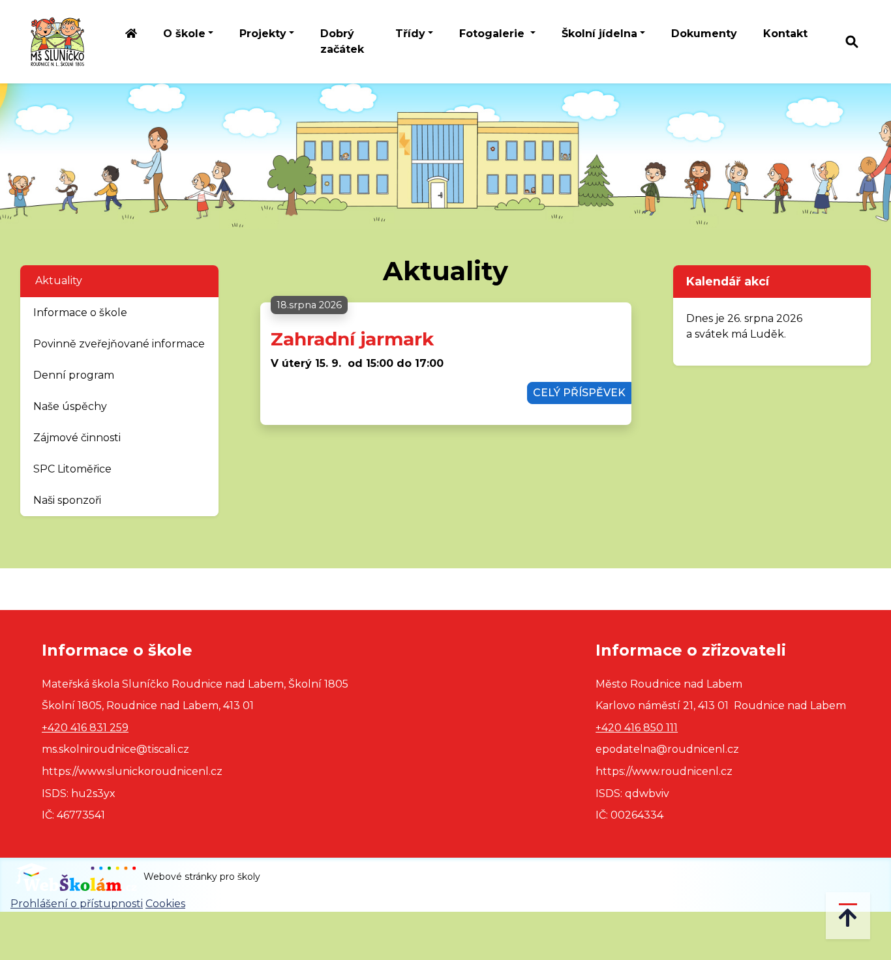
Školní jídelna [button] (599, 33)
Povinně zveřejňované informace (119, 344)
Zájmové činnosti (77, 437)
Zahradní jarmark (352, 339)
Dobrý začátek (342, 41)
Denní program (73, 375)
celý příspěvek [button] (579, 392)
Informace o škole (80, 312)
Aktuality (58, 280)
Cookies (165, 903)
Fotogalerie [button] (493, 33)
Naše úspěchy (70, 406)
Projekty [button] (262, 33)
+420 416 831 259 (85, 727)
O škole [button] (184, 33)
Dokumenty (704, 33)
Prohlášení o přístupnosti (76, 903)
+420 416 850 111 (637, 727)
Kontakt (785, 33)
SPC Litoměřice (72, 469)
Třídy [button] (410, 33)
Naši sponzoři (67, 500)
